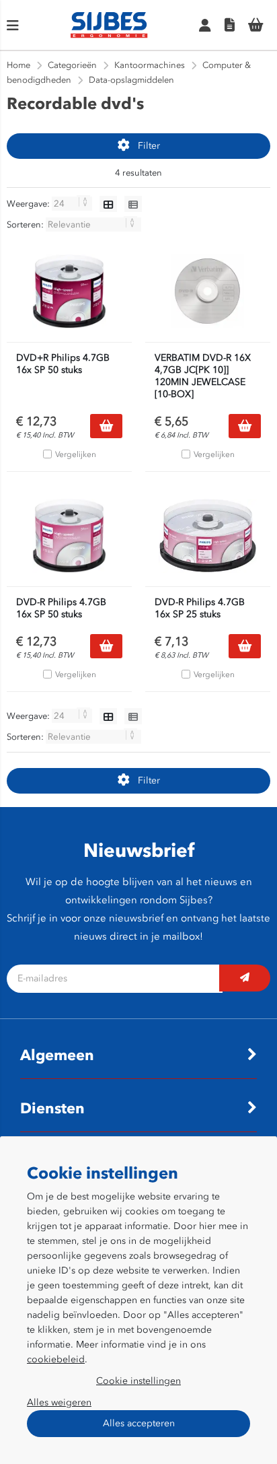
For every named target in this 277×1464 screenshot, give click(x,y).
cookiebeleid (56, 1359)
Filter (149, 145)
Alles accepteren (139, 1423)
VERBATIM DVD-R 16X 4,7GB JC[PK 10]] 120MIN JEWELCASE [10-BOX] (203, 376)
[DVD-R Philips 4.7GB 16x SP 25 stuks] (207, 535)
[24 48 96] (73, 204)
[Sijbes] (109, 35)
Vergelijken (75, 454)
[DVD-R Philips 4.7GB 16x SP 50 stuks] (69, 535)
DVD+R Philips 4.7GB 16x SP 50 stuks (63, 364)
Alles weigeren (59, 1402)
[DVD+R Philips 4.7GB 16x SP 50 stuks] (69, 291)
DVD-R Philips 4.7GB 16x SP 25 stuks (200, 608)
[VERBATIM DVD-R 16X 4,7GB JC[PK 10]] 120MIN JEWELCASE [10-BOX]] (207, 291)
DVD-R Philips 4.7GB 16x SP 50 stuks (61, 608)
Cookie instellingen (138, 1381)
